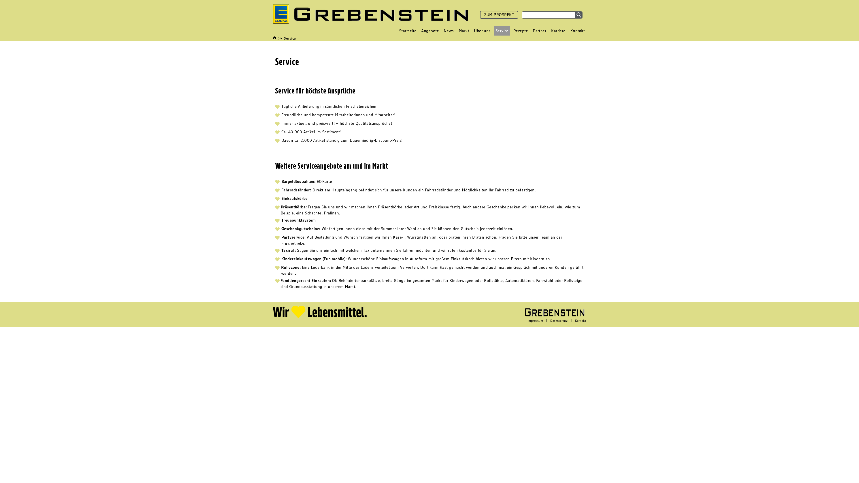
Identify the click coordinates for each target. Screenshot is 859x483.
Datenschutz (559, 321)
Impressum (535, 321)
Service (290, 38)
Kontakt (580, 321)
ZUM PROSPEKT (499, 14)
